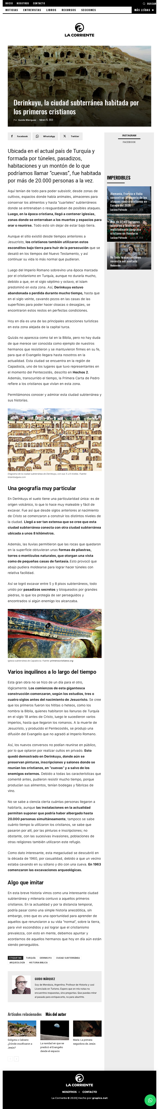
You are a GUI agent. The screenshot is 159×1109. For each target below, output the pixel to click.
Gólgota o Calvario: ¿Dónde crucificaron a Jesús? (20, 1043)
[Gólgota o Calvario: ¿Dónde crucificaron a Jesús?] (22, 1029)
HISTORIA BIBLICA (38, 962)
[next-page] (16, 1058)
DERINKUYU (46, 957)
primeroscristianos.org (61, 660)
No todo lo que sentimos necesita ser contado (125, 259)
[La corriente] (79, 30)
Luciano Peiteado (118, 209)
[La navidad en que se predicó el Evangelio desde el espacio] (54, 1030)
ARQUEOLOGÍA (17, 962)
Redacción (115, 265)
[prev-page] (10, 1058)
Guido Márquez (27, 119)
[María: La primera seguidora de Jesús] (87, 1029)
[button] (149, 3)
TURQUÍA (30, 957)
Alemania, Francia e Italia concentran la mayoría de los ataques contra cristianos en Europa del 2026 (128, 199)
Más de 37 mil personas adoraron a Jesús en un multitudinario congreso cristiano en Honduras (125, 227)
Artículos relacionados (25, 1014)
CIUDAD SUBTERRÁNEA (68, 957)
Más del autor (56, 1014)
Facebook (129, 142)
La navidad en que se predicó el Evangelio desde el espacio (52, 1047)
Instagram (129, 135)
